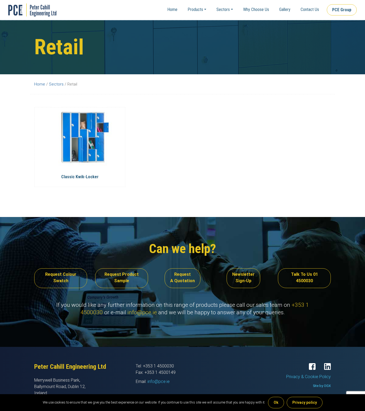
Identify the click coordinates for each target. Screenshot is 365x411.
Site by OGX (322, 386)
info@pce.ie (142, 312)
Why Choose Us (256, 9)
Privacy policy (304, 402)
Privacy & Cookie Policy (308, 376)
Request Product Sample (121, 277)
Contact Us (310, 9)
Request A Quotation (182, 277)
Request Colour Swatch (60, 277)
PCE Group (341, 9)
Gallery (284, 9)
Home (172, 9)
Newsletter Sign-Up (243, 277)
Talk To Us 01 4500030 (304, 277)
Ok (276, 402)
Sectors (223, 9)
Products (195, 9)
